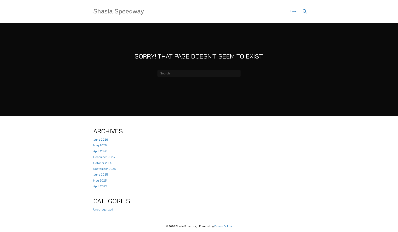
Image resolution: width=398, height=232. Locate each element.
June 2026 (100, 139)
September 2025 (104, 169)
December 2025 (104, 157)
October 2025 (102, 163)
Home (292, 11)
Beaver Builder (223, 226)
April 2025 (100, 186)
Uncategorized (103, 209)
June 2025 (100, 174)
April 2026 (100, 151)
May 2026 (100, 145)
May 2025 (100, 180)
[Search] (302, 11)
